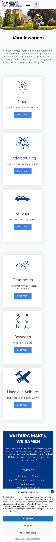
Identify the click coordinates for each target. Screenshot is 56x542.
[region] (28, 20)
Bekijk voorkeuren (28, 533)
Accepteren (28, 518)
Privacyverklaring (33, 539)
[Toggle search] (36, 4)
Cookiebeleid (20, 539)
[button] (52, 491)
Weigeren (28, 525)
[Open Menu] (28, 4)
